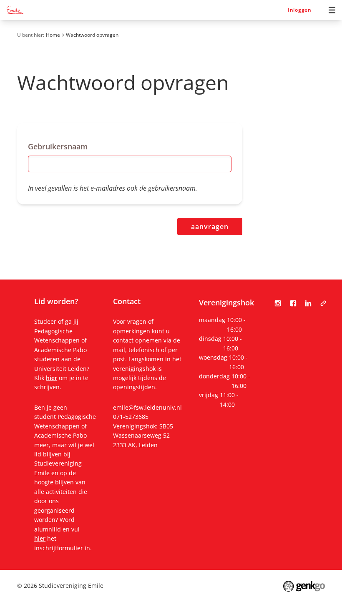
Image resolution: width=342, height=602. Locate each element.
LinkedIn (308, 303)
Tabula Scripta (323, 303)
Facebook (292, 303)
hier (51, 378)
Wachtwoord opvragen (92, 34)
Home (53, 34)
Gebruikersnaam (58, 146)
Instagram (277, 303)
